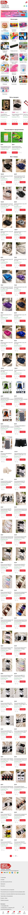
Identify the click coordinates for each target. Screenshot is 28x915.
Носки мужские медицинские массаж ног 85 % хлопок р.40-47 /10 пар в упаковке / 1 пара (20, 510)
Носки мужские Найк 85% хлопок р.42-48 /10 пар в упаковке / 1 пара (6, 510)
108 (15, 856)
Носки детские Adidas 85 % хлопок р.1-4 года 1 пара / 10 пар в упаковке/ (20, 704)
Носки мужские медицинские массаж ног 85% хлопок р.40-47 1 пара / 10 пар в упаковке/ (7, 538)
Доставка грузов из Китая (6, 881)
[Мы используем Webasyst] (2, 874)
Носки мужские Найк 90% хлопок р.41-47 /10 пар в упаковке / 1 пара (19, 482)
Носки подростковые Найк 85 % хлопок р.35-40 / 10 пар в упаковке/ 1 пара (20, 732)
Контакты (3, 886)
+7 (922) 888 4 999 (4, 905)
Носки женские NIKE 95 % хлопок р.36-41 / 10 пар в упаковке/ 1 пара (19, 676)
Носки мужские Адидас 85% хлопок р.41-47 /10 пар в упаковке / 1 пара (20, 538)
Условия (2, 879)
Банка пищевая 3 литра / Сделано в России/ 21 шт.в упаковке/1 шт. (6, 147)
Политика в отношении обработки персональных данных (13, 894)
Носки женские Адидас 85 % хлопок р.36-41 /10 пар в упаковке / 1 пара (20, 649)
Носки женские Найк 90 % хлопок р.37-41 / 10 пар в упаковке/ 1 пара (6, 815)
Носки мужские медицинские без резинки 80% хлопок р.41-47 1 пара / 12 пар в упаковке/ (20, 760)
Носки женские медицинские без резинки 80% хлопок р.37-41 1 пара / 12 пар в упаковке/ (20, 621)
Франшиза (3, 883)
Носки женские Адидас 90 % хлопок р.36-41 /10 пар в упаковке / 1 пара (7, 649)
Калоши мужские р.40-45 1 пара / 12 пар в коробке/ (17, 115)
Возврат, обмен (4, 898)
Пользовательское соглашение (7, 889)
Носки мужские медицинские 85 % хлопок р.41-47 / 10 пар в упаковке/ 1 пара (7, 787)
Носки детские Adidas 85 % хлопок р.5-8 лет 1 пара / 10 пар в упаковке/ (6, 704)
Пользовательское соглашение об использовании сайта (13, 891)
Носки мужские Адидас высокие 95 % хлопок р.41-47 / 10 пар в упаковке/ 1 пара (20, 787)
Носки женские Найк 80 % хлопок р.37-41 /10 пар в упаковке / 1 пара (6, 565)
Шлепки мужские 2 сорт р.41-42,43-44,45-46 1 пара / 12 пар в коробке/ (7, 205)
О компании (3, 877)
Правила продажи (4, 900)
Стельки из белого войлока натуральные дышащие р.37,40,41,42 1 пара (6, 482)
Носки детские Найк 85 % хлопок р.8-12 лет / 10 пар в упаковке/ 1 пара (6, 843)
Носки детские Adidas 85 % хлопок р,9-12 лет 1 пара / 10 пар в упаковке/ (7, 732)
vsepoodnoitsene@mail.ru (6, 909)
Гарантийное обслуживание (7, 896)
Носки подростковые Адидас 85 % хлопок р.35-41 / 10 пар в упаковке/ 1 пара (7, 760)
